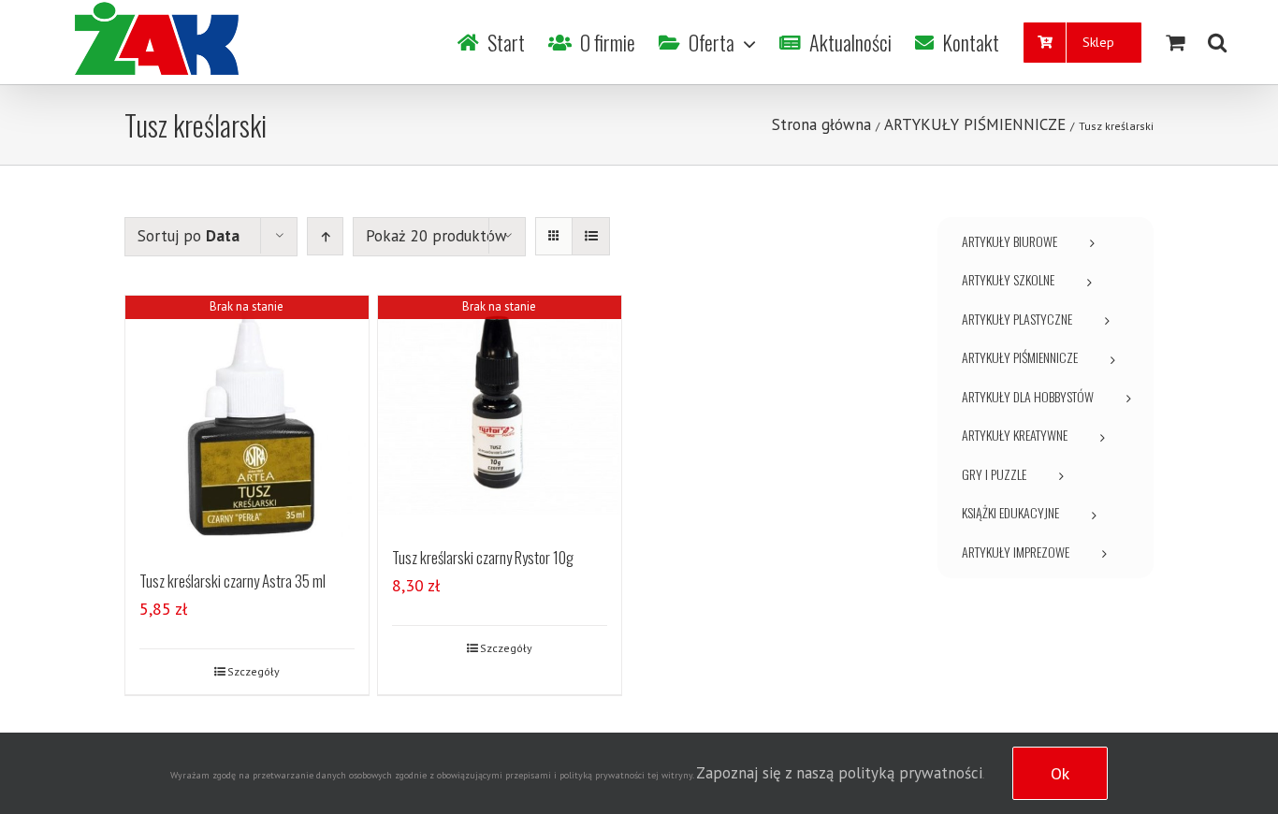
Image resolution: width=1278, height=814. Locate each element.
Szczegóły (253, 671)
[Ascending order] (325, 236)
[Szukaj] (1217, 42)
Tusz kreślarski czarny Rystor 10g (483, 557)
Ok (1060, 773)
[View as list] (591, 236)
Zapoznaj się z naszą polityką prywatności (839, 773)
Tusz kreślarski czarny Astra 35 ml (232, 580)
